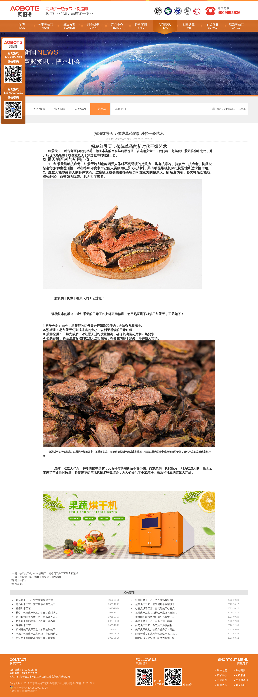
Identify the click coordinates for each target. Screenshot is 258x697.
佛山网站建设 (29, 690)
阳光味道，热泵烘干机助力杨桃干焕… (156, 637)
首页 (219, 109)
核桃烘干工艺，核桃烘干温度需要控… (156, 612)
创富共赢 (189, 26)
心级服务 (213, 26)
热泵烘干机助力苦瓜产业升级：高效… (156, 629)
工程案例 (221, 680)
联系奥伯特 (236, 26)
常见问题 (60, 109)
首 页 (21, 26)
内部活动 (80, 109)
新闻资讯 (165, 26)
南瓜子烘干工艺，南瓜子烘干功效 (153, 621)
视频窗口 (120, 109)
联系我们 (240, 685)
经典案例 (141, 26)
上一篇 (44, 573)
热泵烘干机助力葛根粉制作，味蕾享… (37, 637)
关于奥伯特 (45, 26)
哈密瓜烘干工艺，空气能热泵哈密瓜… (156, 608)
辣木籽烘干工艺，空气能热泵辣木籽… (156, 600)
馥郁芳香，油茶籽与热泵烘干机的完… (156, 633)
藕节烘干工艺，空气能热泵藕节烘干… (37, 600)
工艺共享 (100, 109)
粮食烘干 (93, 26)
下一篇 (35, 576)
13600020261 (29, 673)
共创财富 (240, 670)
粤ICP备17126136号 (83, 683)
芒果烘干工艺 (23, 608)
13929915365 (29, 669)
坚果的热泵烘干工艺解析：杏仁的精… (37, 633)
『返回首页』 (17, 583)
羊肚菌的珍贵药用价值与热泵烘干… (155, 616)
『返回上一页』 (18, 580)
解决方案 (69, 26)
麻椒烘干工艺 (23, 625)
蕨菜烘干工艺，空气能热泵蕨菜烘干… (156, 604)
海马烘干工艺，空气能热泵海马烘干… (37, 604)
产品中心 (117, 26)
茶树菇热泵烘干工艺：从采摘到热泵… (37, 629)
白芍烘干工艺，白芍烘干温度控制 (153, 625)
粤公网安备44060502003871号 (31, 687)
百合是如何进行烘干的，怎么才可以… (37, 616)
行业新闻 (39, 109)
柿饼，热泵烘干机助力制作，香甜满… (37, 612)
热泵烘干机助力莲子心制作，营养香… (37, 621)
